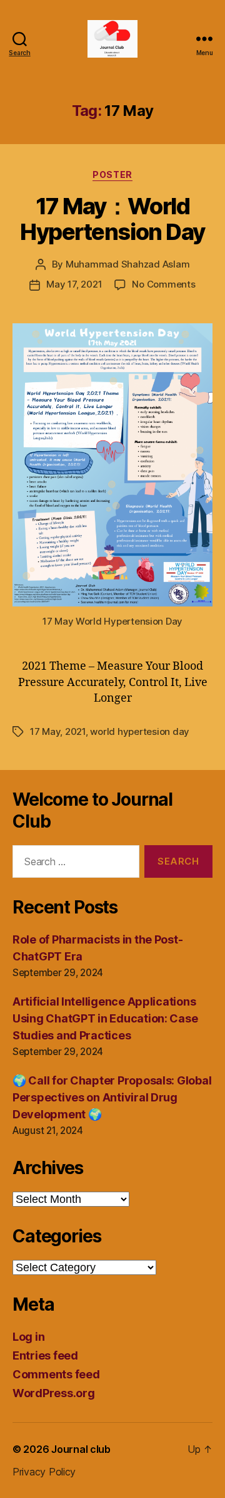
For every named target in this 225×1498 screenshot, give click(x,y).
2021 (75, 731)
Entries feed (45, 1355)
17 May (45, 731)
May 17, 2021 (74, 284)
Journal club (81, 1449)
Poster (112, 174)
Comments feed (56, 1374)
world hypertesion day (139, 731)
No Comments (163, 284)
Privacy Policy (44, 1471)
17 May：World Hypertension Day (112, 219)
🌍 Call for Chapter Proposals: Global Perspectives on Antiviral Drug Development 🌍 (111, 1097)
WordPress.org (53, 1393)
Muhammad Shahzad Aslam (127, 264)
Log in (28, 1336)
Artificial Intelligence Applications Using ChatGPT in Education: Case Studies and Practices (105, 1018)
